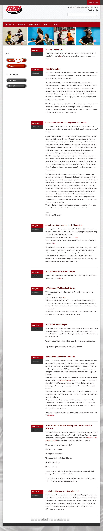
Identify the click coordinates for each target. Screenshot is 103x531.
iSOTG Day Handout (64, 380)
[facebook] (91, 10)
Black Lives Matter (52, 69)
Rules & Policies (32, 25)
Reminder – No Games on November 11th (62, 491)
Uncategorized (35, 53)
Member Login (93, 2)
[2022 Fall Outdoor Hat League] (51, 36)
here (60, 56)
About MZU (7, 25)
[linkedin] (94, 10)
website (51, 415)
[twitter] (89, 10)
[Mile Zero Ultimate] (13, 10)
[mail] (97, 10)
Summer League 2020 (54, 49)
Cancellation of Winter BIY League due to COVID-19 (65, 122)
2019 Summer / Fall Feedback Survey (60, 288)
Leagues (19, 25)
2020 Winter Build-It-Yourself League (60, 271)
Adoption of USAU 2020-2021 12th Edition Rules (64, 225)
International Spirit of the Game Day (60, 356)
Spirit (44, 25)
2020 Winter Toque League (56, 324)
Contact (55, 24)
